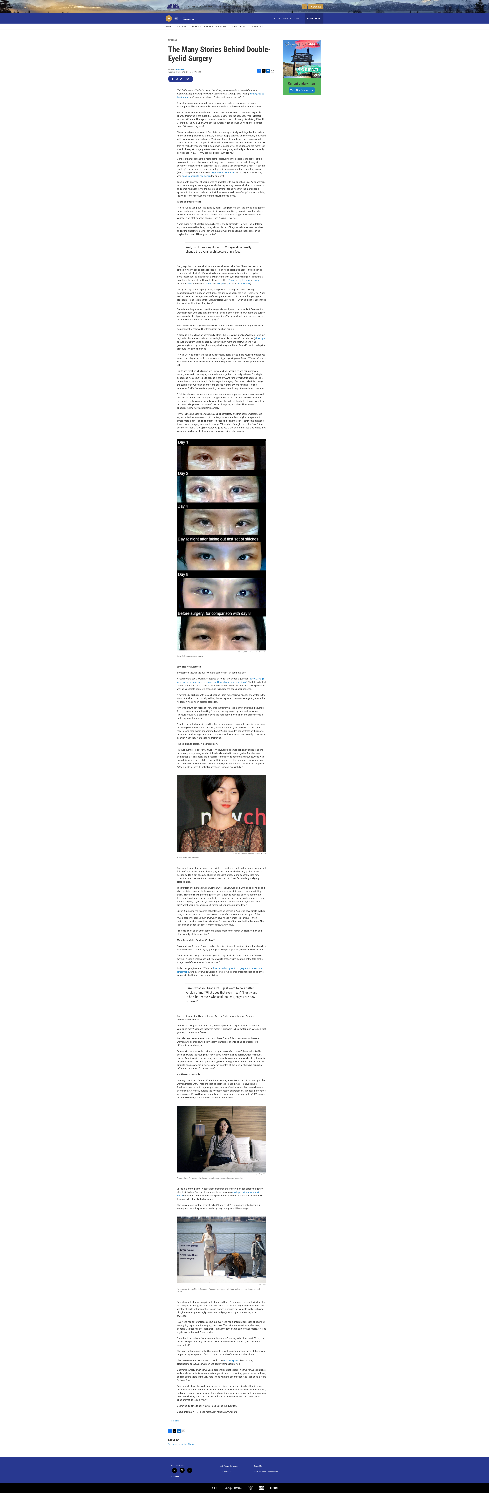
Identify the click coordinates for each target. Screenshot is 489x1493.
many (256, 280)
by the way (244, 280)
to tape (220, 283)
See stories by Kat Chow (181, 1444)
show (208, 283)
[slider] (180, 18)
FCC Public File (226, 1472)
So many (245, 283)
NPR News (172, 40)
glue (229, 283)
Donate (317, 6)
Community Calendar (215, 26)
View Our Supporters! (301, 90)
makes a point (231, 1360)
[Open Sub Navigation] (173, 26)
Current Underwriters (302, 83)
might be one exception (223, 172)
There (231, 280)
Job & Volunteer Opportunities (266, 1472)
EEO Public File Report (228, 1466)
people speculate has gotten (196, 176)
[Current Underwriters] (302, 59)
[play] (169, 18)
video (189, 283)
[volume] (176, 18)
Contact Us (257, 26)
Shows (195, 26)
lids (238, 283)
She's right (260, 338)
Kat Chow (180, 69)
